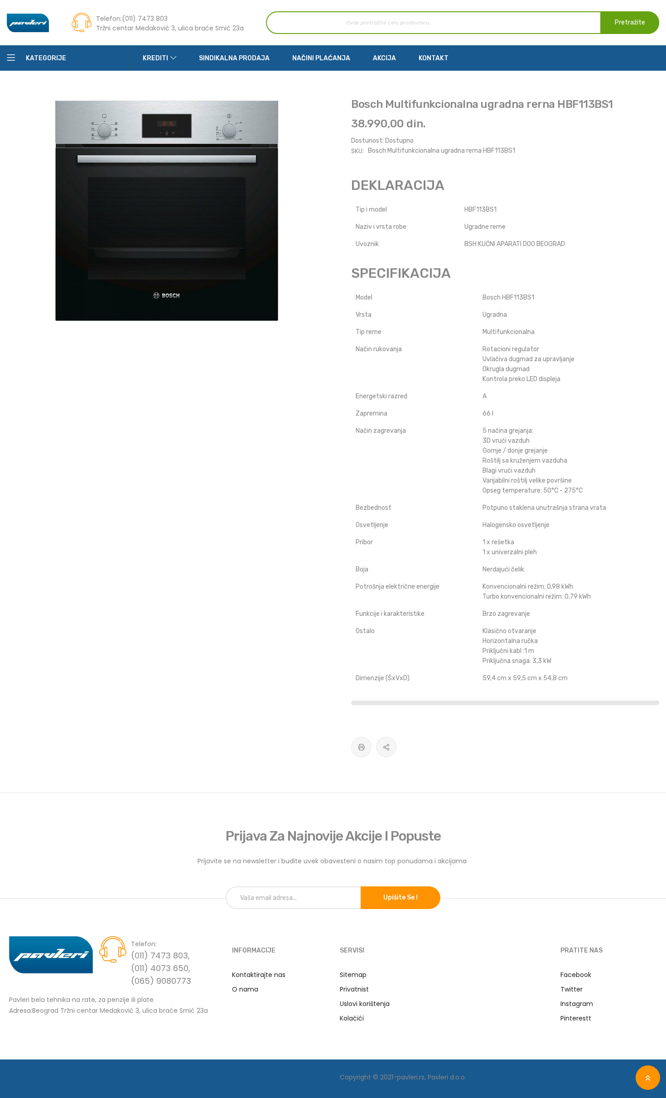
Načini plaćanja (321, 58)
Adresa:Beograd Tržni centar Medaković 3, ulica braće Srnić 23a (108, 1010)
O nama (245, 989)
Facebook (575, 975)
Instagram (576, 1004)
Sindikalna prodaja (234, 58)
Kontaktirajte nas (258, 975)
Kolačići (352, 1018)
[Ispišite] (361, 747)
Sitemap (353, 975)
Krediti (155, 58)
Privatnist (354, 989)
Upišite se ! (400, 897)
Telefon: (109, 18)
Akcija (384, 58)
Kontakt (434, 58)
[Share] (386, 747)
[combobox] (462, 22)
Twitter (571, 989)
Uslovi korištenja (365, 1004)
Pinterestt (575, 1018)
